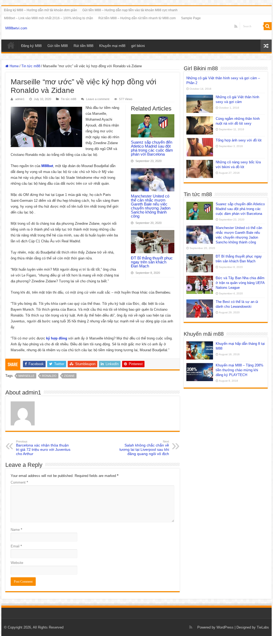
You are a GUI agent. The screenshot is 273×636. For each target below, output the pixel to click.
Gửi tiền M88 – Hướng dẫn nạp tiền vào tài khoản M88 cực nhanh (130, 10)
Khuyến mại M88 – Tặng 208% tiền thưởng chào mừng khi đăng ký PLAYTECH (239, 370)
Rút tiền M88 (83, 46)
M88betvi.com (16, 28)
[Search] (268, 26)
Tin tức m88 (30, 66)
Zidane (69, 375)
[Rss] (236, 26)
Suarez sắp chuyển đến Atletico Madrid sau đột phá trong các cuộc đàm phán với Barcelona (152, 148)
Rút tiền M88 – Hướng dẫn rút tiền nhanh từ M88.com (137, 18)
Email (16, 546)
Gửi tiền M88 (57, 46)
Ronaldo (49, 375)
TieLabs (263, 627)
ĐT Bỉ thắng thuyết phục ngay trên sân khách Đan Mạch (152, 262)
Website (17, 563)
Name (16, 530)
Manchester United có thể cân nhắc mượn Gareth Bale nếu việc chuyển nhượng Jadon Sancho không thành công (150, 206)
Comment (19, 482)
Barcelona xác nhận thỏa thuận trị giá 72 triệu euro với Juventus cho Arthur (43, 448)
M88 (11, 45)
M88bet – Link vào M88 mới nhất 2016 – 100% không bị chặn (48, 18)
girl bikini (138, 46)
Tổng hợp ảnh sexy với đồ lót (239, 140)
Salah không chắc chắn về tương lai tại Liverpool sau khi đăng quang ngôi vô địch (144, 448)
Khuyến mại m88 (112, 46)
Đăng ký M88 (31, 46)
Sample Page (191, 18)
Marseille (26, 375)
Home (14, 66)
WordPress (225, 627)
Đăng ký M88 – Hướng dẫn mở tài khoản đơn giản (40, 10)
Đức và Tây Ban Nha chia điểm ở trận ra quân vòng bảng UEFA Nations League (240, 283)
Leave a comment (97, 99)
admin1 (20, 99)
